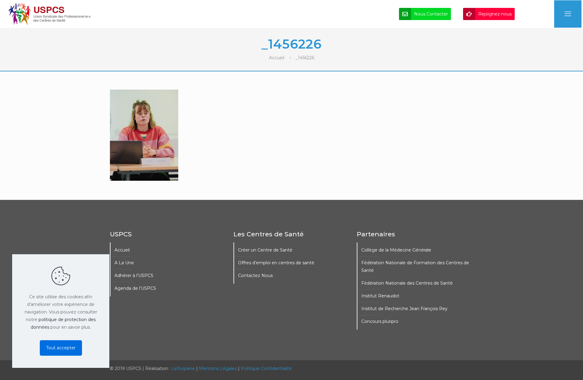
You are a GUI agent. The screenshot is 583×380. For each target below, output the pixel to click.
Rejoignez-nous (495, 14)
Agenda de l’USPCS (135, 288)
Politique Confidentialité (266, 368)
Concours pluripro (379, 321)
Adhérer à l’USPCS (133, 275)
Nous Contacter (431, 14)
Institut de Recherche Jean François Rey (404, 308)
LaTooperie (183, 368)
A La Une (124, 262)
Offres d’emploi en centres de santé (276, 262)
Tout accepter (61, 348)
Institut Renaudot (380, 296)
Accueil (276, 57)
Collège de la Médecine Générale (396, 250)
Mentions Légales (218, 368)
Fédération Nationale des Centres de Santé (407, 283)
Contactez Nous (255, 275)
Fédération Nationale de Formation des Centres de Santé (415, 266)
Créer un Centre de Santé (265, 250)
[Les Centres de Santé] (50, 14)
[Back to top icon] (553, 367)
